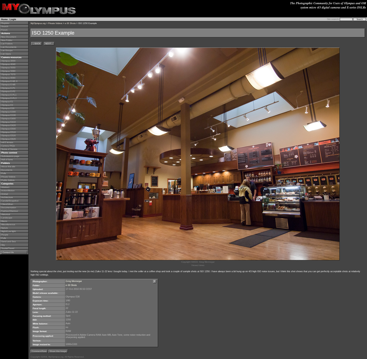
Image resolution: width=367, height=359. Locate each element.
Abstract (5, 187)
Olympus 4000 (8, 61)
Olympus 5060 (8, 71)
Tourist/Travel (7, 248)
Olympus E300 (8, 112)
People (4, 235)
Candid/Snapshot (9, 201)
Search (4, 26)
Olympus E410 (8, 122)
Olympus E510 (8, 132)
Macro (4, 221)
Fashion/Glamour (9, 211)
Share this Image (58, 351)
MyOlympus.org (38, 23)
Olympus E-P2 (8, 91)
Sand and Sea (8, 241)
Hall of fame (7, 159)
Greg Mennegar (74, 281)
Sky (3, 245)
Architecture (7, 197)
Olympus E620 (8, 139)
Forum (4, 30)
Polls (3, 173)
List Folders (7, 43)
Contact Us (8, 252)
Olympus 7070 (8, 74)
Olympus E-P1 (8, 88)
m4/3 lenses (7, 142)
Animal (4, 194)
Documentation (8, 207)
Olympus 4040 (8, 64)
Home (4, 19)
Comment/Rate (39, 351)
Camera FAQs (8, 146)
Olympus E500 (8, 129)
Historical (5, 214)
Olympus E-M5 (8, 84)
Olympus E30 (7, 108)
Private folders (8, 177)
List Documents (8, 47)
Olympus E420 (8, 125)
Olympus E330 (8, 115)
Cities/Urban (7, 204)
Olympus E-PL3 (9, 98)
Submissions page (10, 156)
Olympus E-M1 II (9, 81)
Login (13, 19)
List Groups (7, 50)
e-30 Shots (70, 23)
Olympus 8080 (8, 78)
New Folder (6, 40)
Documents (6, 170)
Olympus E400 (8, 118)
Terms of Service (9, 149)
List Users (6, 54)
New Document (8, 37)
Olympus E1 (7, 101)
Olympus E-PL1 (9, 95)
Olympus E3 (7, 105)
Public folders (7, 180)
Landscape (6, 218)
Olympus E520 (8, 135)
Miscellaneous (8, 224)
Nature (4, 228)
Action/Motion (8, 190)
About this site (8, 166)
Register (5, 23)
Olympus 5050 (8, 67)
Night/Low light (8, 231)
